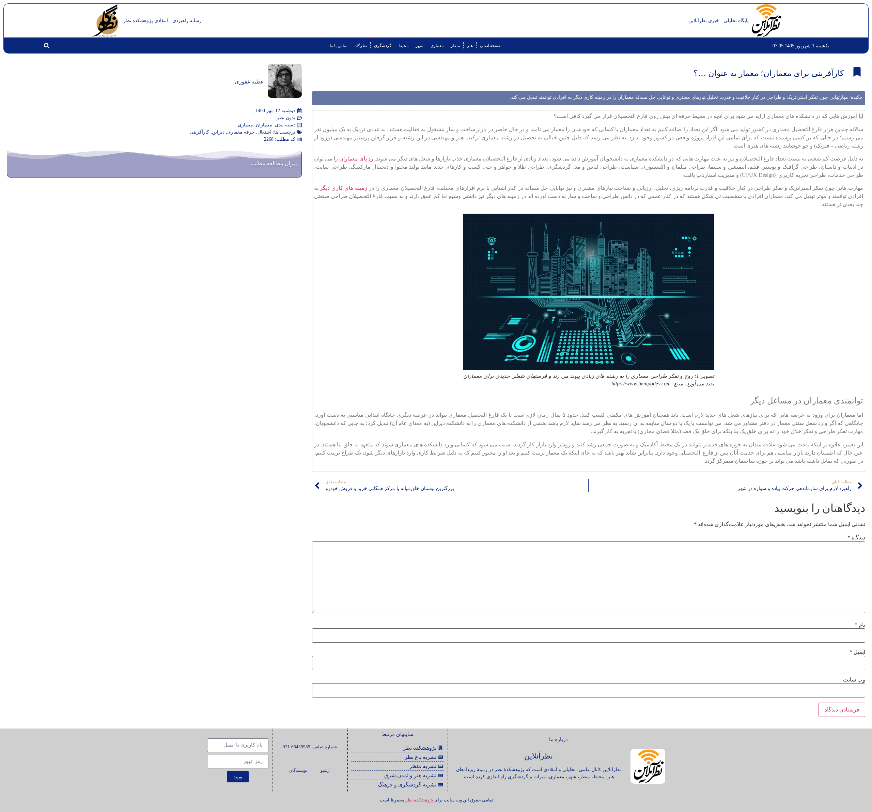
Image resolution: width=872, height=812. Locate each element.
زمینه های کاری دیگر (343, 188)
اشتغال (264, 132)
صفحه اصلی (490, 45)
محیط (403, 45)
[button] (47, 46)
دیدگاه (856, 537)
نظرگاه (361, 45)
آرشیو (325, 770)
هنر (470, 45)
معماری (437, 45)
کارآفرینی (199, 132)
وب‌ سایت (854, 680)
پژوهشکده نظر (419, 799)
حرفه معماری (241, 132)
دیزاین (218, 132)
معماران (264, 124)
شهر (419, 45)
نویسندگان (298, 770)
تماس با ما (338, 45)
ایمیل (857, 652)
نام (860, 625)
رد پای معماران (356, 159)
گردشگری (382, 45)
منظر (455, 45)
